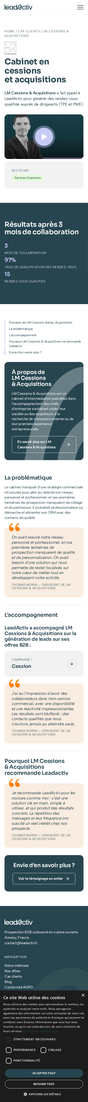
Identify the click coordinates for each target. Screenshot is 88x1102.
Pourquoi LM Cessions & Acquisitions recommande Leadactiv (45, 344)
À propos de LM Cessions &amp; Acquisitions (40, 322)
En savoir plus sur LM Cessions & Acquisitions (36, 444)
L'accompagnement (23, 335)
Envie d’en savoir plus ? (25, 352)
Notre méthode (17, 965)
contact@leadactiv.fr (21, 943)
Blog (8, 982)
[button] (44, 1094)
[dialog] (44, 1046)
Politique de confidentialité (40, 1031)
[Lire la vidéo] (44, 137)
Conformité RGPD (19, 987)
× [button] (83, 995)
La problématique (21, 329)
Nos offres (13, 971)
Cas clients (29, 31)
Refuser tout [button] (44, 1084)
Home (10, 31)
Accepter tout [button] (44, 1073)
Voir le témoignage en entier (40, 878)
